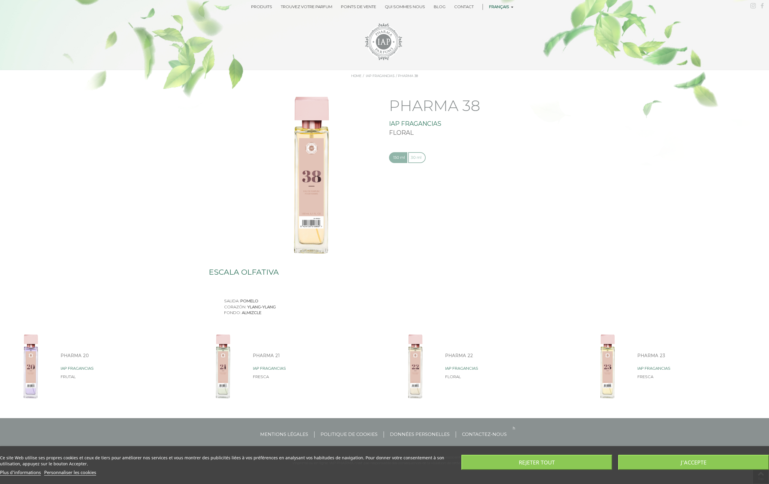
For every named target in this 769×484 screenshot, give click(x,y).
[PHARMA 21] (223, 366)
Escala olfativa (244, 271)
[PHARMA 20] (31, 366)
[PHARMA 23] (608, 366)
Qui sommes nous (405, 6)
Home (356, 76)
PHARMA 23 (651, 355)
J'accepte (694, 462)
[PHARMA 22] (415, 366)
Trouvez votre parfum (306, 6)
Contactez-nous (484, 434)
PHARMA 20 (75, 355)
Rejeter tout (537, 462)
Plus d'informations (20, 472)
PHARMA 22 (459, 355)
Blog (439, 6)
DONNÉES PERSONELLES (420, 434)
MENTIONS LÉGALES (284, 434)
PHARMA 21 (266, 355)
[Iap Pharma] (384, 41)
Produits (261, 6)
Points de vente (358, 6)
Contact (464, 6)
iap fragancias (380, 76)
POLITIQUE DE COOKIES (349, 434)
